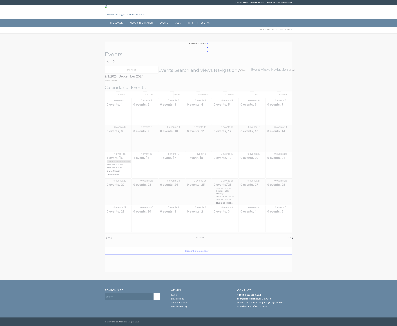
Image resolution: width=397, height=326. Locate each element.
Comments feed (179, 302)
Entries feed (177, 298)
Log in (174, 294)
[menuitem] (115, 23)
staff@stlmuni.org (284, 2)
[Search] (290, 23)
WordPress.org (179, 306)
